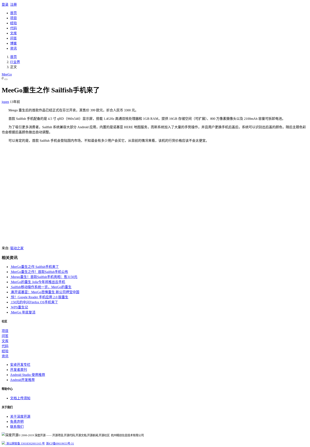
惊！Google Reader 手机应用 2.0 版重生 (39, 297)
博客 (13, 43)
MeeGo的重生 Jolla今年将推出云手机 (37, 282)
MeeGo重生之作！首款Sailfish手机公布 (39, 272)
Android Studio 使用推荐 (27, 375)
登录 (5, 4)
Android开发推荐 (22, 380)
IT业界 (15, 62)
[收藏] (6, 79)
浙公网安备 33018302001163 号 (25, 443)
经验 (13, 23)
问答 (13, 38)
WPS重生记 (19, 307)
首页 (13, 13)
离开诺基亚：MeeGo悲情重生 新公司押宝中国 (44, 292)
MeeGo (7, 74)
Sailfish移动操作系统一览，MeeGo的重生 (40, 287)
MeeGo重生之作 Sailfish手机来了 (34, 267)
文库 (13, 33)
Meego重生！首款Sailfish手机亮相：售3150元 (43, 277)
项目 (13, 18)
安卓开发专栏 (20, 364)
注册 (13, 4)
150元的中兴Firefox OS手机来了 (34, 302)
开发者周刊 (18, 369)
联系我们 (17, 426)
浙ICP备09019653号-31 (60, 443)
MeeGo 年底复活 (22, 312)
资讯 (13, 48)
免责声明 (17, 421)
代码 (13, 28)
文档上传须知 (20, 398)
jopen (5, 102)
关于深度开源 (20, 416)
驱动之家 (17, 248)
